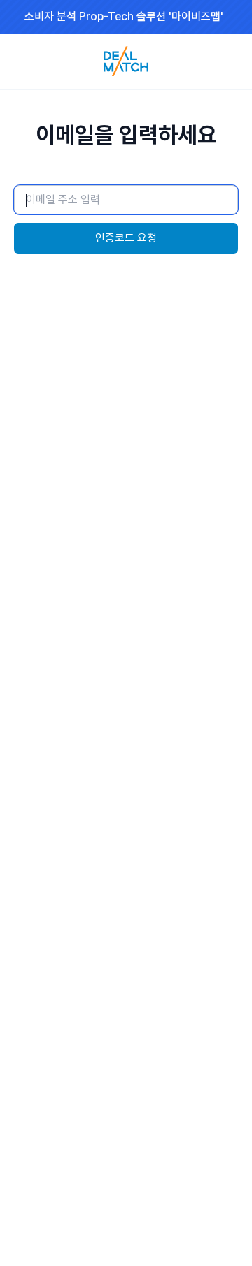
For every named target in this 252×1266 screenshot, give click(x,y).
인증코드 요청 (126, 238)
